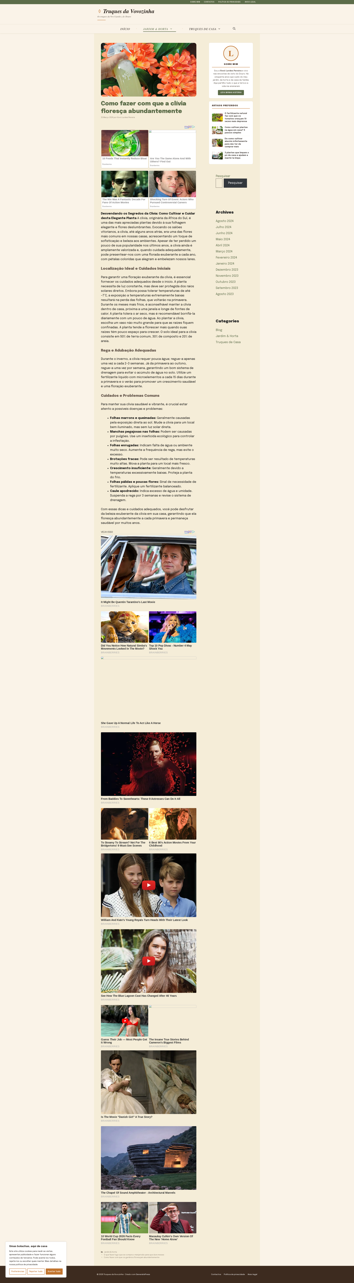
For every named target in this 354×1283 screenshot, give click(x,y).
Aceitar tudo (54, 1271)
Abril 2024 (223, 245)
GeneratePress (143, 1274)
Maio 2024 (223, 239)
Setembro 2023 (227, 288)
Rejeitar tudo (36, 1271)
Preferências (17, 1271)
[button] (234, 29)
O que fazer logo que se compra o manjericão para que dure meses (134, 1255)
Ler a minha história (231, 92)
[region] (36, 1259)
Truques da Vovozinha (128, 11)
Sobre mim (195, 2)
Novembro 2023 (227, 275)
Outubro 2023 (226, 282)
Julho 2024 (223, 227)
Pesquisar (223, 176)
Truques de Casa (202, 29)
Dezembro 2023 (227, 269)
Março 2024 (224, 251)
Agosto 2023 (225, 294)
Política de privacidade (229, 2)
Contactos (209, 2)
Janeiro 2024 (225, 263)
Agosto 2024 (225, 221)
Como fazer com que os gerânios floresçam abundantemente (131, 1257)
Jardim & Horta (155, 29)
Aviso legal (250, 2)
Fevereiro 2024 (226, 257)
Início (125, 29)
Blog (219, 330)
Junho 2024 (224, 233)
